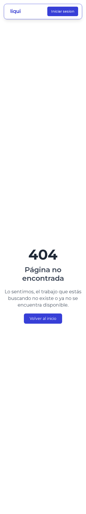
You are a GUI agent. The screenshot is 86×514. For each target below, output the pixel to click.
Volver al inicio (43, 318)
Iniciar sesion (62, 11)
